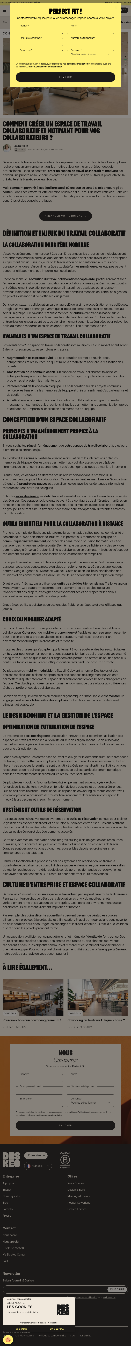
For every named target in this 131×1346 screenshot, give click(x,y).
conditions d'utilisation (77, 64)
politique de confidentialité (49, 67)
